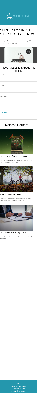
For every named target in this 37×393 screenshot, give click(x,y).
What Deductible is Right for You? (14, 232)
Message (3, 96)
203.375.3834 (21, 386)
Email (2, 85)
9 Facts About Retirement (11, 194)
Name (2, 74)
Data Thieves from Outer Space (13, 156)
